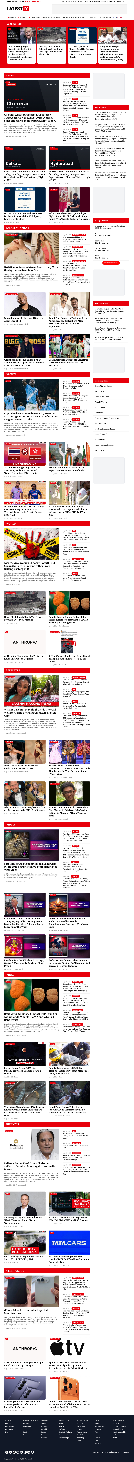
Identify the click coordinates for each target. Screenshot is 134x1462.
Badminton (45, 1435)
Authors (80, 1423)
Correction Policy (119, 1426)
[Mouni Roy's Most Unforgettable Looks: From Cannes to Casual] (25, 763)
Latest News (100, 107)
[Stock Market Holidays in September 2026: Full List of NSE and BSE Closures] (69, 1215)
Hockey (44, 1438)
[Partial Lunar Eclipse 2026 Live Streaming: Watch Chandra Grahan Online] (25, 1066)
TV (24, 1429)
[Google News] (28, 1452)
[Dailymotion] (14, 1452)
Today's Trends (111, 263)
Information (9, 1426)
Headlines (82, 1420)
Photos (97, 1438)
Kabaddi (44, 1429)
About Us (116, 1423)
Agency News (82, 1432)
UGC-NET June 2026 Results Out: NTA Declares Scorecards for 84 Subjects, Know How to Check (52, 2)
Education (73, 29)
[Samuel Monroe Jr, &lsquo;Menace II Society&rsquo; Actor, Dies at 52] (25, 316)
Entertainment (31, 1420)
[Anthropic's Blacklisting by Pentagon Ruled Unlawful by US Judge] (25, 654)
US (9, 29)
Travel (61, 1426)
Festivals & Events (65, 1435)
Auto (96, 1432)
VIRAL (108, 18)
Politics (103, 29)
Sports (44, 1420)
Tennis (43, 1432)
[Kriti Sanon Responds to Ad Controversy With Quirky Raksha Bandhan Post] (31, 263)
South (25, 1432)
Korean (26, 1435)
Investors (125, 1452)
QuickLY (80, 1435)
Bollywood (27, 1423)
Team (115, 1437)
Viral (96, 1435)
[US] (117, 18)
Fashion (62, 1429)
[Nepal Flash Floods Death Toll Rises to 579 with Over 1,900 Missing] (25, 615)
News (40, 29)
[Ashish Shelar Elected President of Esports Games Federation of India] (69, 465)
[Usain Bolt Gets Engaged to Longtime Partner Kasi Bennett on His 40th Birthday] (69, 357)
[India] (113, 18)
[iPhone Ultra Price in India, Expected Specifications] (31, 1306)
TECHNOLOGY (68, 18)
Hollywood (27, 1426)
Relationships (64, 1438)
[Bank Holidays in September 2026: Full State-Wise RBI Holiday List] (25, 1254)
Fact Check (81, 1426)
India (8, 1420)
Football (44, 1426)
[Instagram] (21, 1452)
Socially (24, 18)
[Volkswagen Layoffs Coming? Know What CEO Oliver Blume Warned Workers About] (25, 1215)
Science (80, 1429)
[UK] (120, 18)
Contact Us (116, 1452)
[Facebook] (6, 1452)
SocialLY (98, 1443)
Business (98, 1429)
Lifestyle (64, 1420)
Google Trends (101, 221)
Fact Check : (119, 1420)
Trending (35, 18)
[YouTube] (17, 1452)
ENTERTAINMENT (89, 18)
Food (61, 1423)
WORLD (59, 18)
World (97, 1423)
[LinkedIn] (25, 1452)
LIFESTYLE (101, 18)
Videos (97, 1441)
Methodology (118, 1429)
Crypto (46, 18)
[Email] (32, 1452)
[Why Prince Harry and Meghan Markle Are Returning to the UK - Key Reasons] (25, 805)
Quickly (12, 18)
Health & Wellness (65, 1432)
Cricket (43, 1423)
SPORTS (78, 18)
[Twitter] (10, 1452)
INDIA (53, 18)
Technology (99, 1426)
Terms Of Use (106, 1452)
